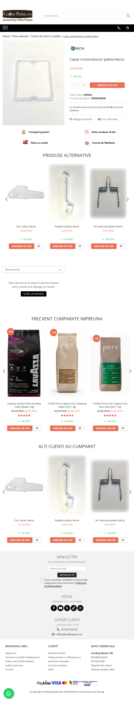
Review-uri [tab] (12, 269)
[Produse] (6, 28)
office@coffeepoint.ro (69, 634)
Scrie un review (33, 293)
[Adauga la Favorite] (39, 246)
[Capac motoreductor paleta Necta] (33, 83)
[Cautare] (128, 16)
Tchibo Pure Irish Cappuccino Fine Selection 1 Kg (110, 405)
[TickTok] (74, 608)
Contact (9, 669)
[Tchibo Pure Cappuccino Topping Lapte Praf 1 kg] (67, 363)
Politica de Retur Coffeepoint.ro (64, 657)
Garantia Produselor (58, 661)
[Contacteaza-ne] (119, 27)
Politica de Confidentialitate (19, 661)
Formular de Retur (57, 665)
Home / (7, 36)
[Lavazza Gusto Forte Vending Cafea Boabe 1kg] (24, 363)
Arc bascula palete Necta (108, 226)
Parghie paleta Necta (67, 226)
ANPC (51, 669)
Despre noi (10, 653)
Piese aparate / (21, 36)
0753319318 (69, 629)
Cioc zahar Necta (26, 226)
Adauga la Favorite (82, 119)
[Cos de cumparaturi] (127, 27)
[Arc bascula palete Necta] (108, 193)
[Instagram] (80, 608)
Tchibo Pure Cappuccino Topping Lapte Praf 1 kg (67, 405)
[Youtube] (60, 608)
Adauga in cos (107, 85)
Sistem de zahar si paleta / (47, 36)
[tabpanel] (33, 83)
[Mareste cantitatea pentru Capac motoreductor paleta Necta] (83, 85)
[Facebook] (54, 608)
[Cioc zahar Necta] (26, 193)
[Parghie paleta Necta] (67, 193)
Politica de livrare (14, 665)
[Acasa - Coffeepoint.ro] (20, 16)
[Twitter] (67, 608)
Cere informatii (108, 119)
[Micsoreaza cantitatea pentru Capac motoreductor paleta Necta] (72, 85)
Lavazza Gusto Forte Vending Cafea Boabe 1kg (24, 405)
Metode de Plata (56, 653)
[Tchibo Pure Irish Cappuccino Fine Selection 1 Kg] (110, 363)
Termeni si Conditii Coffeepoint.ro (22, 657)
